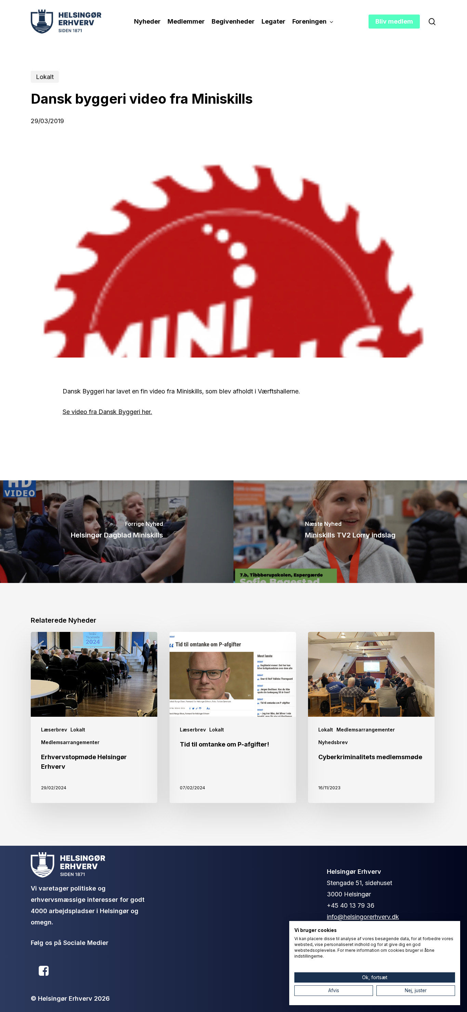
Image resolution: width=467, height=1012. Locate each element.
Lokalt (45, 76)
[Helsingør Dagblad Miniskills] (117, 531)
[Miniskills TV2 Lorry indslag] (350, 531)
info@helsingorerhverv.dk (363, 916)
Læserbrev (54, 729)
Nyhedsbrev (333, 742)
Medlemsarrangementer (70, 742)
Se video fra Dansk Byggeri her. (107, 411)
